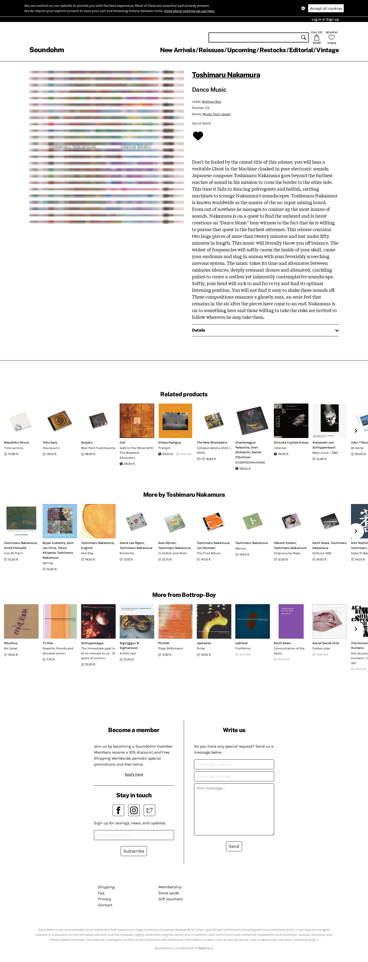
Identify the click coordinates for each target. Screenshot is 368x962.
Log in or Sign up (325, 19)
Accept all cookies (326, 8)
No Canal (10, 648)
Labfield (241, 643)
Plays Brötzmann (170, 648)
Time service (13, 448)
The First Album (209, 553)
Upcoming (241, 50)
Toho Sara (50, 442)
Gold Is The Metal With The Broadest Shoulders (136, 453)
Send (234, 846)
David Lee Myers (132, 543)
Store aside (168, 893)
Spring (48, 563)
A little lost (128, 653)
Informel (280, 448)
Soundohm (46, 49)
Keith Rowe (320, 543)
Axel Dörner (167, 543)
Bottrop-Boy (211, 101)
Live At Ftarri (13, 553)
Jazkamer (204, 643)
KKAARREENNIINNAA (250, 462)
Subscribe (133, 851)
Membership (169, 887)
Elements (127, 553)
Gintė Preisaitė (15, 548)
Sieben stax (321, 648)
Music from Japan (217, 114)
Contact (105, 905)
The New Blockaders (212, 442)
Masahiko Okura (16, 442)
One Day (87, 553)
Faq (101, 893)
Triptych (164, 448)
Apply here (134, 774)
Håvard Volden (285, 543)
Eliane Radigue (169, 442)
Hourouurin (51, 448)
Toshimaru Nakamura (226, 74)
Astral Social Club (325, 643)
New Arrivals (177, 50)
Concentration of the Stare (289, 650)
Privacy (104, 899)
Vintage (327, 50)
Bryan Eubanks (54, 543)
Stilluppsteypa (92, 643)
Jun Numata (206, 548)
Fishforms (243, 648)
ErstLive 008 (321, 553)
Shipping (106, 887)
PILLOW (163, 643)
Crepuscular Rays (287, 553)
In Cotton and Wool (172, 553)
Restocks (273, 50)
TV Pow (48, 643)
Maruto (240, 548)
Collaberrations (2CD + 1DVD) (214, 450)
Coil (122, 442)
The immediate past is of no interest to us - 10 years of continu (98, 653)
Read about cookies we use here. (189, 11)
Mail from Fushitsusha (98, 448)
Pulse (201, 648)
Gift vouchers (170, 899)
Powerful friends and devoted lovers (58, 650)
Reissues (211, 50)
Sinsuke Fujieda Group (291, 442)
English (87, 548)
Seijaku (87, 442)
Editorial (301, 50)
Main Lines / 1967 (325, 453)
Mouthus (11, 643)
